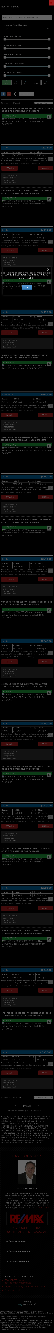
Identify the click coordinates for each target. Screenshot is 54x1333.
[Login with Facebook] (3, 95)
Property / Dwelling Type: (16, 25)
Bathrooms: (13, 54)
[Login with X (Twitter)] (14, 95)
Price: (13, 36)
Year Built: (14, 63)
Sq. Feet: (13, 72)
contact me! (43, 1207)
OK (27, 287)
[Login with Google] (9, 95)
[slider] (5, 39)
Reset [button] (36, 82)
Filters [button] (46, 82)
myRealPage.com (27, 1304)
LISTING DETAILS (9, 168)
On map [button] (25, 82)
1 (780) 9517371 (8, 180)
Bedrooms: (12, 45)
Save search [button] (6, 82)
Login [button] (26, 94)
